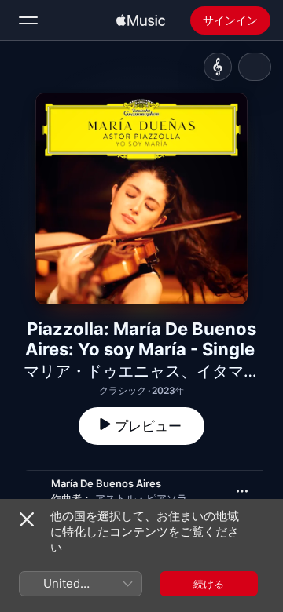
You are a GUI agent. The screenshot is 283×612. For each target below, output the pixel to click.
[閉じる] (27, 519)
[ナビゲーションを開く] (28, 20)
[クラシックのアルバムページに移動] (218, 67)
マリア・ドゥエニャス (102, 371)
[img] (140, 20)
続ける (208, 583)
